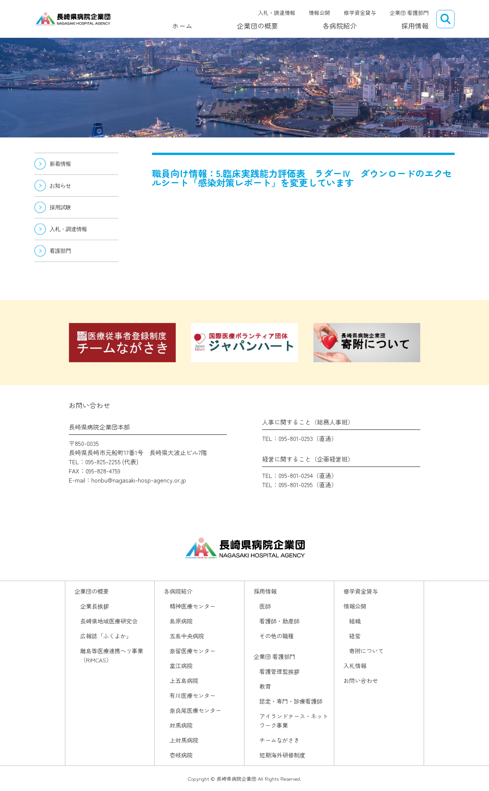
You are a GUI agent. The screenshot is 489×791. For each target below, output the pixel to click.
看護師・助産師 (279, 621)
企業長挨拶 (94, 606)
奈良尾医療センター (195, 710)
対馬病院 (181, 725)
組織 (355, 621)
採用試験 (60, 207)
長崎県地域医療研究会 (109, 621)
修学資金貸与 (360, 12)
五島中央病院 (187, 636)
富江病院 (181, 666)
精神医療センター (192, 606)
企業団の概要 (257, 25)
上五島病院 (184, 680)
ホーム (182, 25)
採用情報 (415, 25)
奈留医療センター (192, 651)
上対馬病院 (184, 740)
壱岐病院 (181, 755)
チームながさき (279, 740)
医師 (265, 606)
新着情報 (60, 164)
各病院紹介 (339, 25)
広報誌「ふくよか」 (106, 636)
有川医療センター (192, 695)
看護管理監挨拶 (279, 671)
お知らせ (60, 185)
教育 (265, 686)
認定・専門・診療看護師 (290, 701)
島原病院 (181, 621)
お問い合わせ (360, 680)
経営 (355, 636)
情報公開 (319, 12)
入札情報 (354, 666)
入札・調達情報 (276, 12)
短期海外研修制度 (282, 755)
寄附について (366, 651)
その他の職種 (276, 636)
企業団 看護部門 (409, 12)
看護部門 (60, 251)
